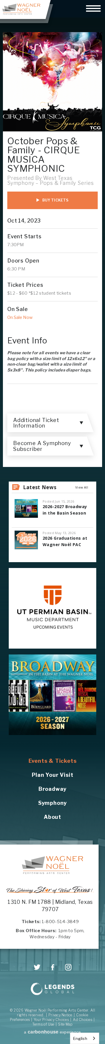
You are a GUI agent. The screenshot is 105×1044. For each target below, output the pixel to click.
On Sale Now (20, 317)
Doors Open (23, 260)
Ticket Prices (25, 285)
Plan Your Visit (53, 775)
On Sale (17, 309)
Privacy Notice (60, 1015)
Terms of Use (43, 1024)
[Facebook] (53, 967)
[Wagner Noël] (52, 865)
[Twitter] (37, 967)
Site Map (65, 1024)
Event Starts (24, 236)
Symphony (52, 803)
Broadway (52, 789)
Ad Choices (82, 1019)
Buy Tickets (55, 200)
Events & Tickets (53, 761)
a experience (52, 1032)
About (52, 817)
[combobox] (84, 1038)
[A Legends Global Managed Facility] (52, 989)
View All (81, 487)
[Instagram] (68, 967)
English (80, 1038)
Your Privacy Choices (51, 1019)
